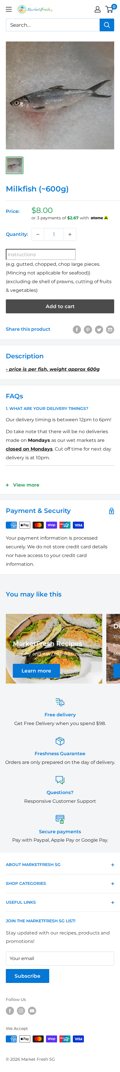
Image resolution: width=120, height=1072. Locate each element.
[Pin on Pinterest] (88, 329)
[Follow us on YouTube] (32, 1011)
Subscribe (27, 976)
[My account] (97, 9)
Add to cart (60, 306)
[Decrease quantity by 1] (38, 234)
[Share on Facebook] (77, 329)
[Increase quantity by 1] (70, 234)
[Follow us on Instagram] (21, 1011)
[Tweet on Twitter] (99, 329)
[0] (109, 9)
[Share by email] (110, 329)
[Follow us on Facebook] (10, 1011)
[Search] (107, 25)
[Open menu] (9, 9)
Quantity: (17, 234)
